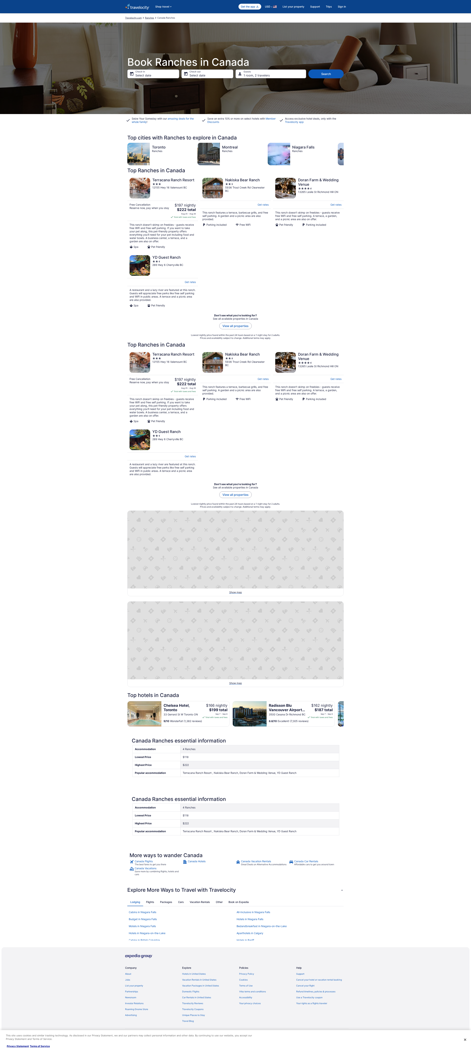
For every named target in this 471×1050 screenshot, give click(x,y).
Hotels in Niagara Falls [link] (250, 919)
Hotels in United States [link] (194, 973)
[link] (156, 863)
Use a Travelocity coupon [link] (309, 997)
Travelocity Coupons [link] (192, 1009)
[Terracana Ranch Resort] (162, 213)
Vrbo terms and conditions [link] (252, 991)
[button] (235, 890)
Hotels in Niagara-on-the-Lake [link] (147, 933)
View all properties (235, 326)
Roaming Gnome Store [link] (136, 1009)
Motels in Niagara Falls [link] (142, 926)
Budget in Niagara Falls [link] (143, 919)
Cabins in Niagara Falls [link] (142, 912)
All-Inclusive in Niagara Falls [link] (253, 912)
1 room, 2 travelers (257, 75)
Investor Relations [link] (134, 1003)
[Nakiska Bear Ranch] (235, 213)
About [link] (128, 973)
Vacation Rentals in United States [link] (199, 979)
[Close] (465, 1040)
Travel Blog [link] (188, 1021)
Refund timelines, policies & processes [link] (315, 991)
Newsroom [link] (130, 997)
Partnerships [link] (131, 991)
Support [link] (300, 973)
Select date (143, 75)
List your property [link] (134, 985)
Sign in (342, 6)
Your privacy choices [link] (250, 1003)
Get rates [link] (263, 204)
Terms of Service (40, 1046)
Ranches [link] (149, 17)
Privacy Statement (18, 1046)
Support (315, 6)
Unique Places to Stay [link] (193, 1015)
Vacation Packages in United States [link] (200, 985)
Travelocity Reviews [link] (192, 1003)
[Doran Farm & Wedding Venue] (308, 213)
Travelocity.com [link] (133, 17)
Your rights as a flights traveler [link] (311, 1003)
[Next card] (344, 154)
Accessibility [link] (245, 997)
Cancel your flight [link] (305, 985)
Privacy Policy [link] (246, 973)
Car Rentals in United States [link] (196, 997)
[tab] (135, 902)
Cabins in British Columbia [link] (144, 940)
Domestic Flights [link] (190, 991)
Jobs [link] (127, 979)
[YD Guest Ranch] (162, 281)
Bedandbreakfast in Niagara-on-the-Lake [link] (262, 926)
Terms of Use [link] (246, 985)
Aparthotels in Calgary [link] (250, 933)
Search (326, 74)
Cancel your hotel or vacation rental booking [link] (319, 979)
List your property (293, 6)
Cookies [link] (243, 979)
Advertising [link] (131, 1015)
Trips (329, 6)
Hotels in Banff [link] (245, 940)
